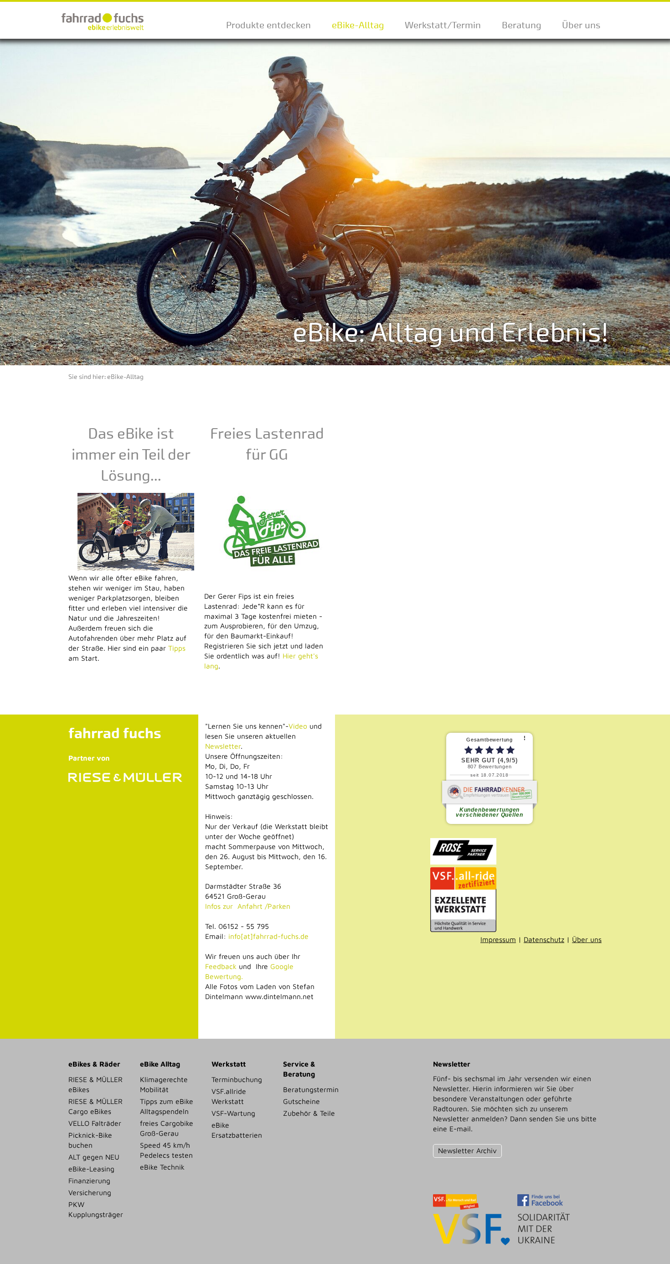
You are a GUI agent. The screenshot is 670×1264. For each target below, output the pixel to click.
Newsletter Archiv (467, 1150)
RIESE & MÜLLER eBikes (95, 1084)
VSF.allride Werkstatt (228, 1096)
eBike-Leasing (91, 1169)
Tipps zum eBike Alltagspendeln (166, 1106)
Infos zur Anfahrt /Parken (247, 906)
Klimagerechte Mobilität (164, 1084)
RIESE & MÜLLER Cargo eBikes (95, 1106)
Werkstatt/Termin (443, 25)
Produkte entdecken (268, 25)
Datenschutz (544, 939)
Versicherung (89, 1192)
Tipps (177, 648)
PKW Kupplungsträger (95, 1209)
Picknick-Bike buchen (90, 1140)
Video (298, 726)
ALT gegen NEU (93, 1157)
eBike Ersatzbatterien (236, 1130)
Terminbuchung (236, 1079)
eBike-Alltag (358, 25)
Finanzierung (89, 1180)
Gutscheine (301, 1101)
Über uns (581, 25)
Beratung (521, 25)
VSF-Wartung (233, 1113)
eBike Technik (162, 1167)
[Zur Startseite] (103, 33)
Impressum (498, 939)
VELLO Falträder (94, 1123)
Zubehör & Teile (309, 1113)
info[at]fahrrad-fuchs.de (268, 936)
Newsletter (223, 746)
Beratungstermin (311, 1089)
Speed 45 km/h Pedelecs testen (166, 1150)
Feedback (221, 966)
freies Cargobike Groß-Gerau (166, 1128)
